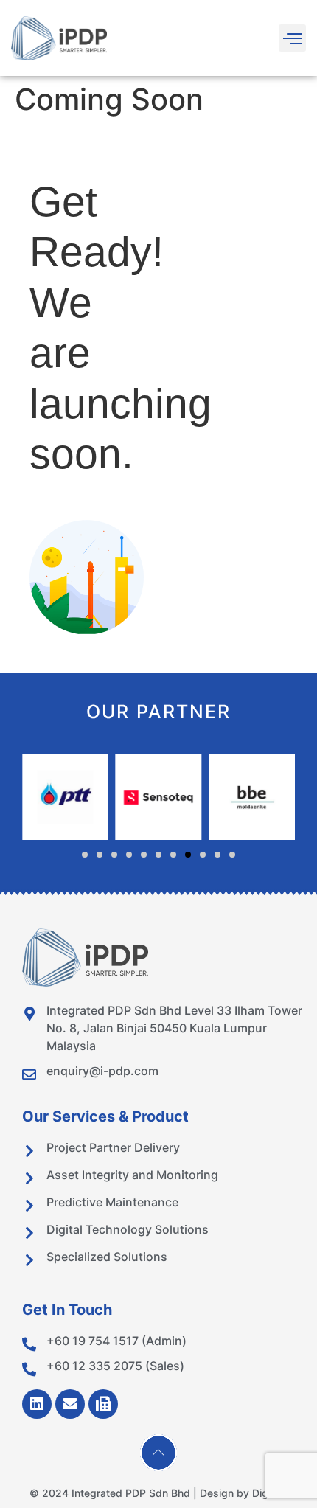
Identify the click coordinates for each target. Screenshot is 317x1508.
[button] (292, 38)
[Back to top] (158, 1452)
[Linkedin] (37, 1404)
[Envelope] (70, 1404)
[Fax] (103, 1404)
